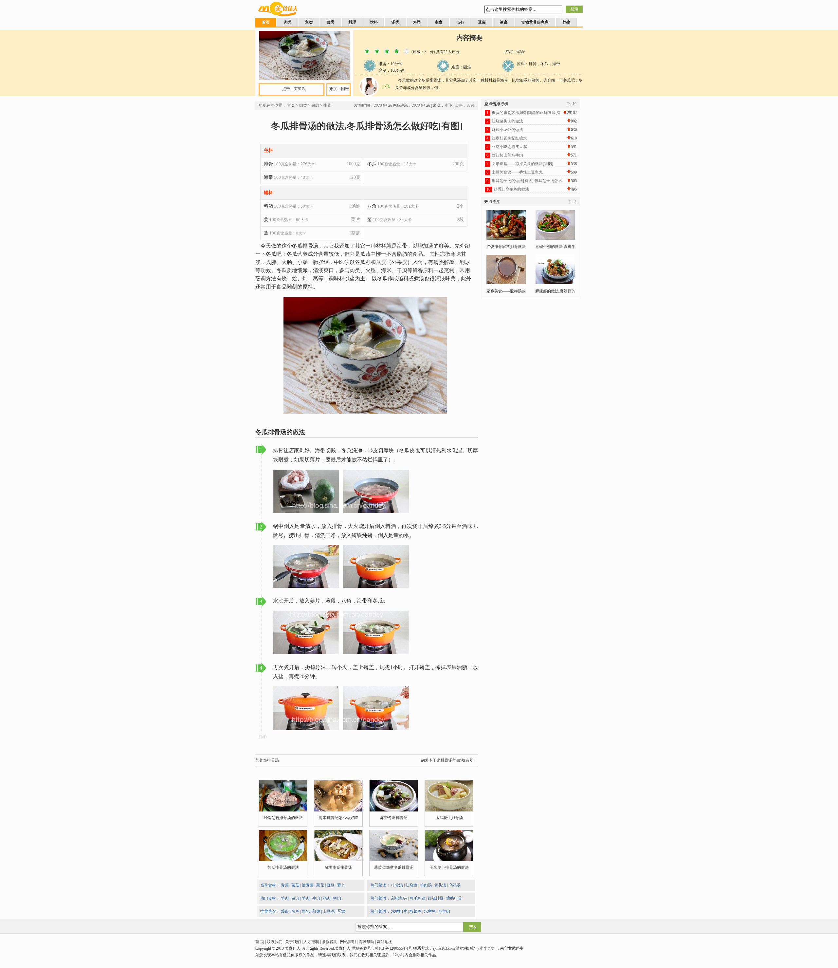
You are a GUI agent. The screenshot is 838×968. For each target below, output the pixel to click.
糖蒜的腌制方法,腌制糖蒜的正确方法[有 (526, 112)
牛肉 (316, 898)
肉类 (287, 22)
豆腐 (482, 22)
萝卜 (341, 885)
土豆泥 (329, 911)
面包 (306, 911)
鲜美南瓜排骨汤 (338, 867)
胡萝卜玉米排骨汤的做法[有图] (448, 760)
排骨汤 (397, 885)
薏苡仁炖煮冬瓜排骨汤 (393, 867)
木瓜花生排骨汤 (449, 817)
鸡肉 (327, 898)
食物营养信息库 (535, 22)
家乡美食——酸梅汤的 (506, 291)
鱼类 (309, 22)
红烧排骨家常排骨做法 (506, 246)
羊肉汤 (426, 885)
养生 (566, 22)
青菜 (285, 885)
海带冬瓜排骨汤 (394, 817)
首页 (266, 22)
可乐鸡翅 (417, 898)
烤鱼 (295, 911)
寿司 (417, 22)
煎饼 (316, 911)
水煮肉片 (399, 911)
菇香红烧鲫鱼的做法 (511, 189)
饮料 (374, 22)
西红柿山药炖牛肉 (507, 155)
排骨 (327, 105)
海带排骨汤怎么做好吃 (338, 817)
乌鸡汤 (455, 885)
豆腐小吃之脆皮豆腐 (509, 146)
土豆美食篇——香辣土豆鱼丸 (517, 172)
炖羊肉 (444, 911)
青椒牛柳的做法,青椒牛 (555, 246)
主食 (439, 22)
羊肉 (285, 898)
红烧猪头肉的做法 (507, 121)
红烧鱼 (411, 885)
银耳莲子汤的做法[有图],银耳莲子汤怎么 (527, 180)
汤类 (395, 22)
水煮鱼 (430, 911)
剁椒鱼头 (399, 898)
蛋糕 (341, 911)
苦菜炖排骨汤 (267, 760)
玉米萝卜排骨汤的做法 (449, 867)
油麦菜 (308, 885)
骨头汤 (440, 885)
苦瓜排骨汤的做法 (283, 867)
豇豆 (331, 885)
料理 (352, 22)
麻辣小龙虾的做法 (507, 129)
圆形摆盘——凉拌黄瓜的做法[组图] (522, 163)
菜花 (320, 885)
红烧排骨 (436, 898)
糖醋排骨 (454, 898)
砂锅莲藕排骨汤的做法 (283, 817)
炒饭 (285, 911)
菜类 (331, 22)
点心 (460, 22)
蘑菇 (295, 885)
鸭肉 (337, 898)
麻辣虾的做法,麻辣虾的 (555, 291)
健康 (503, 22)
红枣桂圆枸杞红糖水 (509, 138)
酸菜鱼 (415, 911)
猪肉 (315, 105)
